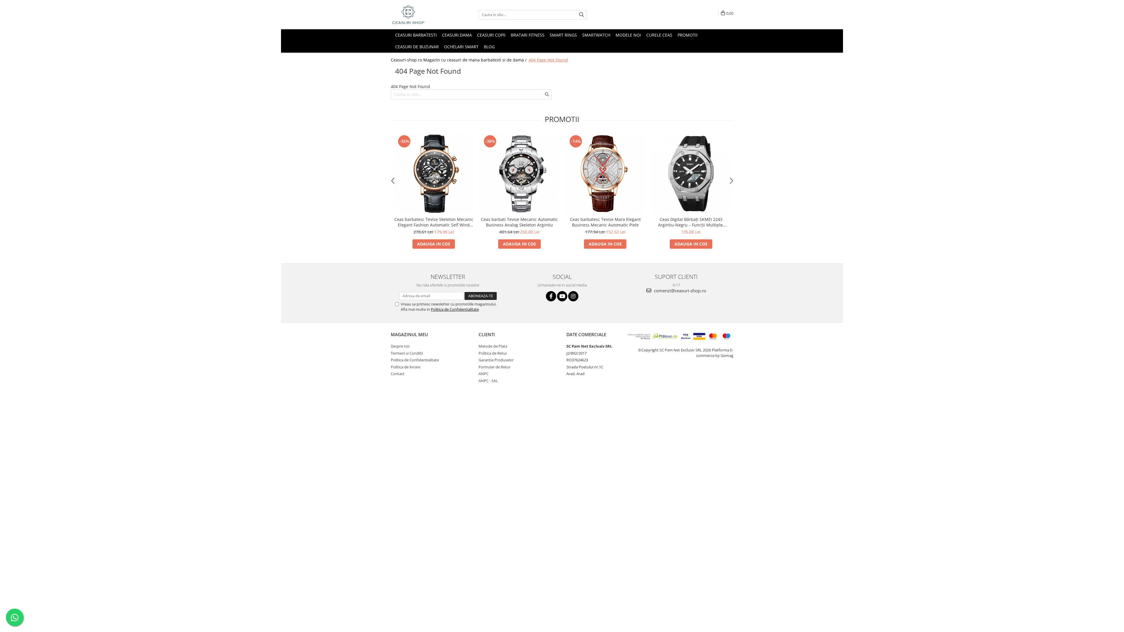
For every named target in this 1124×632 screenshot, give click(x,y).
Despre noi (400, 346)
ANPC (484, 373)
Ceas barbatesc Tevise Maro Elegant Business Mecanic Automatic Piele (605, 222)
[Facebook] (551, 296)
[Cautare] (581, 15)
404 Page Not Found (548, 60)
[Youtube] (562, 296)
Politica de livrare (405, 367)
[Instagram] (573, 296)
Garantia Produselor (496, 360)
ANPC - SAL (488, 380)
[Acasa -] (420, 14)
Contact (398, 373)
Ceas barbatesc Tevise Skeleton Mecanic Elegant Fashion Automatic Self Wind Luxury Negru (433, 222)
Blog (489, 46)
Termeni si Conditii (407, 353)
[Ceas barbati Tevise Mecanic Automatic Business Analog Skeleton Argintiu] (519, 174)
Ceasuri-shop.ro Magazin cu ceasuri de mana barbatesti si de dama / (459, 60)
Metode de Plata (493, 346)
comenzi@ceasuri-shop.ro (679, 290)
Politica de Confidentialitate (455, 309)
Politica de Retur (493, 353)
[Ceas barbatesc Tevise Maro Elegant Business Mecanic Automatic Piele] (605, 174)
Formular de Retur (494, 367)
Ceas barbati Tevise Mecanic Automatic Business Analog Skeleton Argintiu (519, 222)
